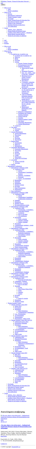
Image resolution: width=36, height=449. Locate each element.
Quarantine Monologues (25, 122)
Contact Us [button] (4, 443)
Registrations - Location (21, 283)
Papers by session (23, 298)
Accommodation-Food (21, 331)
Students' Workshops (24, 66)
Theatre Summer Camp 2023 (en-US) (21, 320)
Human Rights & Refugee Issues (17, 396)
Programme (18, 217)
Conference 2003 (19, 250)
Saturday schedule (23, 220)
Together (20, 118)
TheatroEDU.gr (16, 447)
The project (18, 135)
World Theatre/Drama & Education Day (19, 385)
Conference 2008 (19, 194)
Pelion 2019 (18, 306)
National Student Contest (25, 119)
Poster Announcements (21, 247)
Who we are (7, 46)
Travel (16, 332)
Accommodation (19, 315)
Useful (6, 393)
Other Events (18, 365)
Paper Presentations (20, 188)
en (1, 3)
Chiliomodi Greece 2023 (21, 322)
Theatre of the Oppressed (15, 388)
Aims (9, 48)
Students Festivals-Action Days (16, 390)
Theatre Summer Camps (14, 303)
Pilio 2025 (17, 354)
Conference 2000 (19, 275)
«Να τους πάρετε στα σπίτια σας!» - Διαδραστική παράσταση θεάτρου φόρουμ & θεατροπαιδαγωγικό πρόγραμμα (16, 426)
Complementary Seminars (22, 245)
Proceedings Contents (24, 234)
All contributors (22, 216)
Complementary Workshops (26, 312)
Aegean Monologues (24, 124)
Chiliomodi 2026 (19, 370)
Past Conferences (16, 191)
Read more (4, 436)
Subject (20, 171)
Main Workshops (23, 311)
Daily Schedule (19, 371)
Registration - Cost (20, 346)
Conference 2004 (19, 230)
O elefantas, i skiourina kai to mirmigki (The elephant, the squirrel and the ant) (28, 84)
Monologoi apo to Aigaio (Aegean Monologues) (27, 77)
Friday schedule (22, 219)
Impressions (18, 157)
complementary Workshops (25, 359)
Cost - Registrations (20, 314)
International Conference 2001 (19, 262)
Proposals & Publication (24, 279)
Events (20, 287)
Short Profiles (22, 236)
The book (17, 138)
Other (16, 382)
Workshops (18, 183)
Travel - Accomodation (24, 178)
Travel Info (18, 381)
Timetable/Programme (21, 339)
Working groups (19, 203)
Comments (21, 213)
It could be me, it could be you (19, 54)
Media (16, 58)
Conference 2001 (19, 264)
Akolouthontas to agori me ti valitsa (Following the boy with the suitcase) (28, 103)
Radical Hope (15, 141)
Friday (20, 290)
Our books (11, 384)
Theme (20, 195)
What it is (17, 57)
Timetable (17, 181)
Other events (18, 334)
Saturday (20, 292)
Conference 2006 (19, 208)
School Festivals (22, 116)
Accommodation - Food (21, 348)
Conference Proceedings (25, 255)
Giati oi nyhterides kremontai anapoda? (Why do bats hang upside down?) (27, 97)
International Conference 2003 (19, 248)
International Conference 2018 (19, 167)
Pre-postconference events (22, 205)
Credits (17, 155)
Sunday (20, 293)
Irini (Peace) (25, 80)
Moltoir (13, 164)
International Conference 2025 (19, 276)
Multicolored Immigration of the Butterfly (27, 108)
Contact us (18, 125)
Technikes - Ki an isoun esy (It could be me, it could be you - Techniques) (28, 91)
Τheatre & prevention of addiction (17, 401)
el (2, 3)
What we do (7, 51)
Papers (16, 297)
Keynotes (17, 186)
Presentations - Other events (22, 318)
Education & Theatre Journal (16, 387)
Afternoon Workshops (24, 376)
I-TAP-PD (14, 160)
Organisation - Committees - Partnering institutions (26, 232)
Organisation (18, 143)
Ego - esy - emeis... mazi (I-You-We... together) (28, 73)
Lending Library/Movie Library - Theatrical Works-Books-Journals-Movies (20, 398)
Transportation (19, 317)
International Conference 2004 (19, 228)
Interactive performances (25, 111)
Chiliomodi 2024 (19, 337)
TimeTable (18, 360)
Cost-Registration (19, 329)
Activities (17, 163)
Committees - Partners (21, 281)
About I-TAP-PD (19, 161)
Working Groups (19, 185)
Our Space (21, 121)
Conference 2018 (19, 169)
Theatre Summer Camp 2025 (19, 353)
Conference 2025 (19, 278)
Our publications (12, 392)
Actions (17, 62)
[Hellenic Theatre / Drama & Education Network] (15, 1)
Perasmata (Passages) (27, 71)
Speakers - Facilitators (24, 175)
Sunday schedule (23, 222)
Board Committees (13, 49)
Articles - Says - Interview (15, 395)
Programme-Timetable (21, 323)
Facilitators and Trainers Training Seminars (24, 114)
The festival (18, 139)
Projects (10, 52)
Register (6, 43)
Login (6, 42)
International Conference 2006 (19, 206)
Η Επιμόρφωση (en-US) (25, 65)
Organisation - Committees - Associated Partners (26, 210)
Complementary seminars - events (24, 225)
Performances (18, 189)
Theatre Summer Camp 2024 (19, 336)
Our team (17, 60)
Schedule (17, 200)
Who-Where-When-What (25, 289)
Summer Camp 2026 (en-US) (19, 368)
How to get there (22, 214)
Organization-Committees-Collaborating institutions (25, 198)
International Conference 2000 (19, 273)
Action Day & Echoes (21, 158)
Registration (18, 180)
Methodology (18, 146)
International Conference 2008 (19, 192)
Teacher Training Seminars (25, 63)
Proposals (21, 177)
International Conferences (15, 166)
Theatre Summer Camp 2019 (19, 304)
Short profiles (22, 256)
